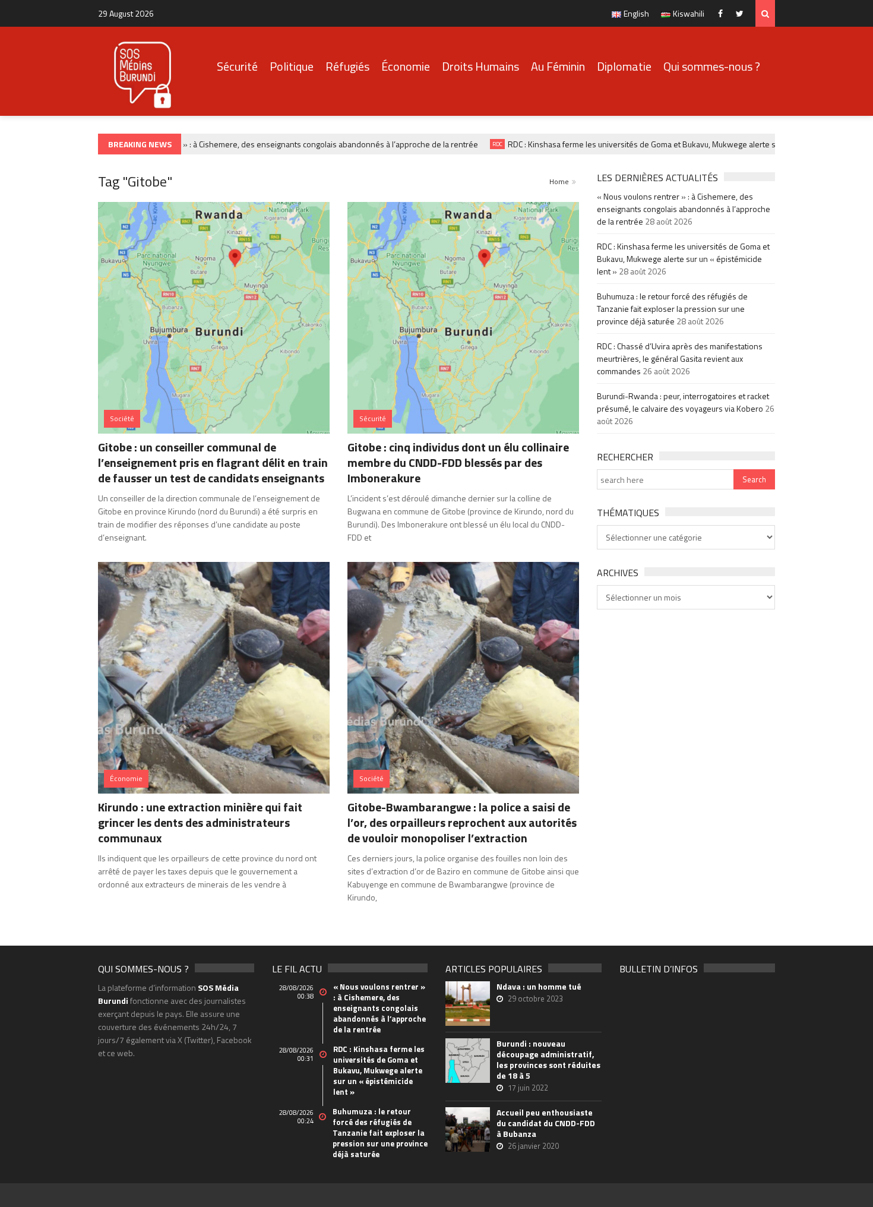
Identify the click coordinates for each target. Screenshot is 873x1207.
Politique (292, 66)
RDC (486, 144)
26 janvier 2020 (533, 1146)
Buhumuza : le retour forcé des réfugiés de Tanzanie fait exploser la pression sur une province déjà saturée (672, 308)
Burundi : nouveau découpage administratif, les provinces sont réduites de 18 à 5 (548, 1059)
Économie (405, 66)
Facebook (723, 13)
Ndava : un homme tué (538, 986)
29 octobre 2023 (535, 998)
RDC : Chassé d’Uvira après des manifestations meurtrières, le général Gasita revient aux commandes (680, 358)
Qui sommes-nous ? (711, 66)
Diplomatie (624, 66)
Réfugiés (347, 66)
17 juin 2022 (528, 1088)
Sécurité (237, 66)
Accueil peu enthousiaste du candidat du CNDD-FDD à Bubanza (545, 1123)
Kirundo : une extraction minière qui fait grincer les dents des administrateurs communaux (200, 822)
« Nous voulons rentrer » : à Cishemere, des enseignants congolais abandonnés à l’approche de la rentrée (277, 144)
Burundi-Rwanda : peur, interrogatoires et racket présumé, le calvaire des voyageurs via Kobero (683, 402)
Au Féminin (558, 66)
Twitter (742, 13)
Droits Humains (480, 66)
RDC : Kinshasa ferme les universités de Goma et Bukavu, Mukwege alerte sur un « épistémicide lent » (677, 144)
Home (559, 181)
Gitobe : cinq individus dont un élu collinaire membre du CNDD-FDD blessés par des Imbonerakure (458, 462)
